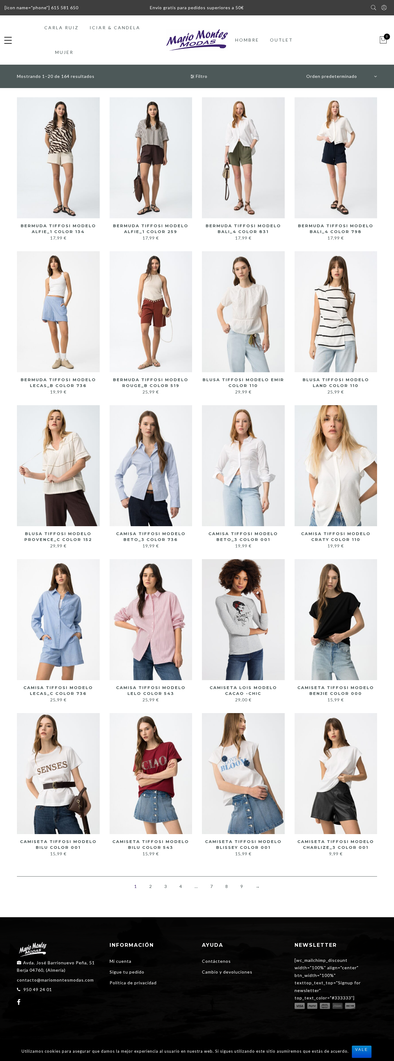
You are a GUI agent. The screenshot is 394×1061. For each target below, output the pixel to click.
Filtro (201, 76)
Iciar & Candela (115, 27)
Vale (361, 1049)
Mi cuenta (120, 961)
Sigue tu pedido (127, 971)
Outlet (281, 39)
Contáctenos (216, 961)
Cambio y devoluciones (227, 971)
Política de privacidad (133, 982)
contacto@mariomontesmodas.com (55, 979)
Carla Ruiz (61, 27)
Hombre (247, 39)
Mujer (64, 52)
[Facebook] (19, 1002)
